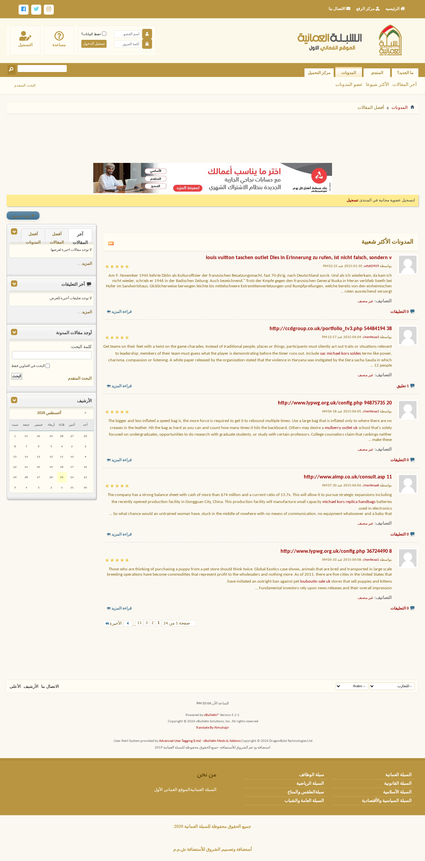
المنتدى (377, 72)
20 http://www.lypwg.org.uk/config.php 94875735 (335, 403)
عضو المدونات (349, 84)
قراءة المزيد (122, 312)
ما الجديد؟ (405, 72)
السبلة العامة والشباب (304, 801)
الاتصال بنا (50, 686)
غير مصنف (365, 301)
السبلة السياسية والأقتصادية (387, 801)
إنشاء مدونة (23, 215)
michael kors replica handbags (349, 502)
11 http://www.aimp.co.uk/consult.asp (348, 477)
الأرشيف (31, 686)
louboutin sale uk (315, 581)
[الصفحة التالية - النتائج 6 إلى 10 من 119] (128, 623)
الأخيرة (116, 623)
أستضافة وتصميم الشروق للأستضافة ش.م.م (212, 849)
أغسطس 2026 (49, 413)
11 (139, 623)
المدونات (348, 72)
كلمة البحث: (81, 347)
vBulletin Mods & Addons (222, 741)
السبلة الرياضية (310, 783)
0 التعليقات (399, 312)
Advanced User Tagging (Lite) (180, 741)
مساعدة (59, 44)
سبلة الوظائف (311, 775)
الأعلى (15, 686)
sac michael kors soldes (340, 353)
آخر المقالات (404, 84)
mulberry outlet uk (341, 428)
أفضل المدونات (33, 237)
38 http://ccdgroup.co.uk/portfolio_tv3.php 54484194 (331, 328)
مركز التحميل (319, 72)
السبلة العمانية (398, 775)
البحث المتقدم (25, 85)
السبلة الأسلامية (397, 792)
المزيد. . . (84, 264)
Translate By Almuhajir (212, 728)
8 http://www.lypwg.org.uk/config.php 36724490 (336, 551)
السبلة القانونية (398, 783)
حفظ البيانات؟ (91, 34)
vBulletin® (211, 715)
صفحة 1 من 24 (176, 623)
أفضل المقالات (57, 237)
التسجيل (25, 44)
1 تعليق (403, 386)
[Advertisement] (212, 135)
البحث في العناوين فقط (28, 366)
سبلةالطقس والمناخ (306, 792)
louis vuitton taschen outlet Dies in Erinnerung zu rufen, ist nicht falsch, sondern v (299, 257)
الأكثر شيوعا (377, 84)
